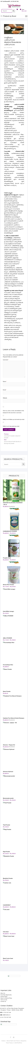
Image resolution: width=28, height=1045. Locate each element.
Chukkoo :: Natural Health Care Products (10, 1040)
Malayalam (9, 47)
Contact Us (3, 1001)
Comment (6, 360)
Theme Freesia (9, 1043)
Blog (5, 47)
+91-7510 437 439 (6, 1012)
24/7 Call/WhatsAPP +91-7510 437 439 (9, 1)
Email (5, 390)
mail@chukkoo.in (6, 1015)
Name (5, 381)
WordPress (19, 1043)
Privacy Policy (4, 996)
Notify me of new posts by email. (11, 426)
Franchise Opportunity (6, 995)
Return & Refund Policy (6, 998)
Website (5, 398)
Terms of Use (4, 999)
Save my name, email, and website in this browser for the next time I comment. (13, 411)
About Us (3, 993)
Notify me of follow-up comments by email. (13, 419)
